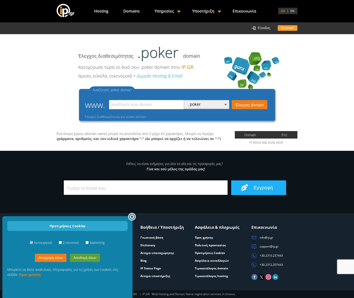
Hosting (101, 11)
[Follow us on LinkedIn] (275, 279)
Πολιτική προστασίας (210, 245)
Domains (131, 11)
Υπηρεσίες (164, 11)
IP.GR (187, 67)
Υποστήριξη (203, 11)
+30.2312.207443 (271, 265)
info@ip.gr (266, 237)
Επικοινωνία (244, 11)
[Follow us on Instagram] (268, 279)
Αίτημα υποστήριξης (155, 276)
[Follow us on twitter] (261, 279)
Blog (143, 261)
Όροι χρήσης (204, 237)
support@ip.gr (269, 246)
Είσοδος (264, 27)
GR (283, 11)
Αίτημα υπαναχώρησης (157, 253)
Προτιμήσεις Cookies (210, 253)
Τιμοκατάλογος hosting (211, 276)
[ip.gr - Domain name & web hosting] (65, 11)
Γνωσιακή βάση (151, 237)
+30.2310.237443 (271, 256)
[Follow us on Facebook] (254, 279)
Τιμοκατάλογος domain (211, 268)
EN (292, 11)
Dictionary (147, 245)
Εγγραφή (287, 27)
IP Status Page (150, 268)
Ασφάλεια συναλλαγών (212, 261)
